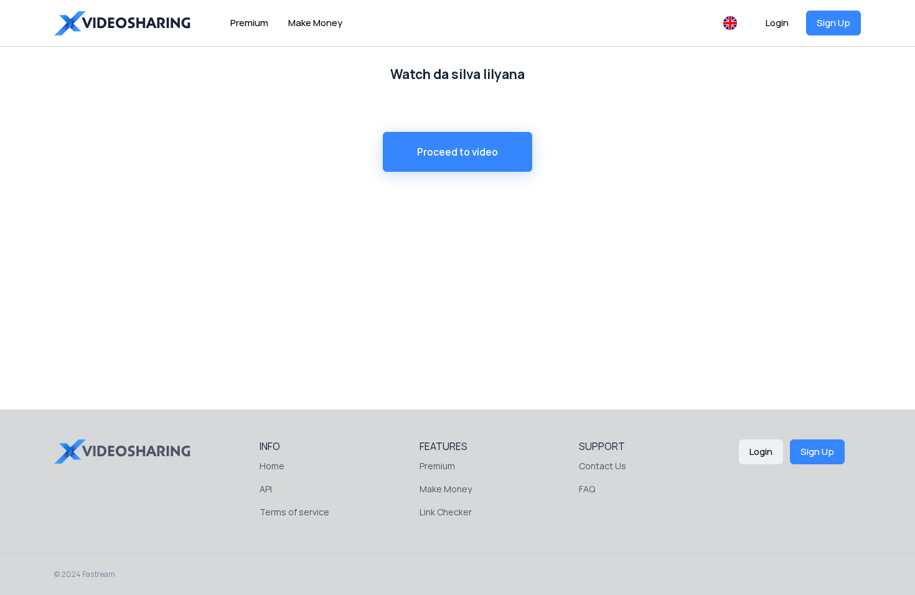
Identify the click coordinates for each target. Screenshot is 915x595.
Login (777, 22)
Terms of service (294, 512)
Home (272, 466)
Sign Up (833, 22)
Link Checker (446, 512)
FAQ (587, 489)
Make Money (315, 22)
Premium (249, 22)
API (266, 489)
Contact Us (602, 466)
